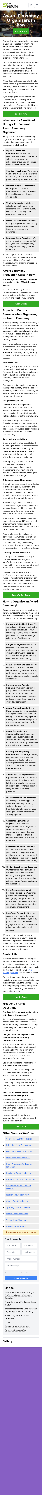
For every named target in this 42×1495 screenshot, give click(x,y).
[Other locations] (30, 5)
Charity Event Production (17, 1201)
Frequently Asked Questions (17, 1326)
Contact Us (21, 1126)
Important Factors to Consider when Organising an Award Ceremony (21, 1310)
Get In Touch (21, 31)
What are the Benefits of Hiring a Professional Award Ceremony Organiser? (19, 1295)
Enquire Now (21, 114)
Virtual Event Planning (16, 1220)
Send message (21, 1278)
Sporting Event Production (18, 1207)
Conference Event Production (19, 1139)
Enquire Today (21, 997)
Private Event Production (17, 1226)
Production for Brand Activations (20, 1179)
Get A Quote (21, 304)
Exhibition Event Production (18, 1145)
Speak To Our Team (21, 595)
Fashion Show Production (17, 1195)
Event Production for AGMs (18, 1157)
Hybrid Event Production (17, 1213)
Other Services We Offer (15, 1330)
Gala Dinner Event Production (19, 1151)
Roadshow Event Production (18, 1173)
